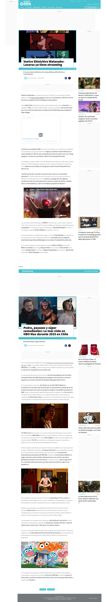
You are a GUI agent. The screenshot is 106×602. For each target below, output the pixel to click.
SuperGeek (61, 596)
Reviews (43, 7)
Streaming (59, 7)
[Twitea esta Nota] (69, 78)
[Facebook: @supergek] (93, 4)
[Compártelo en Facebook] (66, 78)
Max (23, 57)
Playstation (81, 90)
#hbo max (42, 589)
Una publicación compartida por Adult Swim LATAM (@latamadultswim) (41, 141)
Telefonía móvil (82, 357)
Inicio (22, 7)
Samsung (80, 230)
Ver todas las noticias (91, 271)
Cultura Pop (51, 7)
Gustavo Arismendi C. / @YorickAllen (35, 78)
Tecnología (28, 7)
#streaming (51, 589)
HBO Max (24, 324)
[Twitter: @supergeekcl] (99, 4)
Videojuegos (36, 7)
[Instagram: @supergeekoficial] (96, 4)
